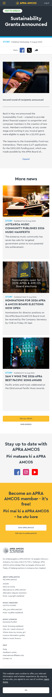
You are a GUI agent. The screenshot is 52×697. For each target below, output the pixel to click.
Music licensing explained (13, 626)
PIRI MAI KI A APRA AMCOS (26, 533)
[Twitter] (29, 50)
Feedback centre (10, 652)
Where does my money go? (14, 632)
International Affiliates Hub (13, 655)
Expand (26, 159)
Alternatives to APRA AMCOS (14, 590)
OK (26, 690)
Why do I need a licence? (13, 629)
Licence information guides (14, 635)
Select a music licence (12, 638)
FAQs (5, 649)
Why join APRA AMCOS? (12, 609)
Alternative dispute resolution (15, 593)
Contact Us (7, 658)
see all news (26, 419)
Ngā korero (26, 424)
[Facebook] (22, 50)
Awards (6, 584)
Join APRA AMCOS (26, 528)
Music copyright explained (13, 596)
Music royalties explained (13, 613)
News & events (9, 587)
